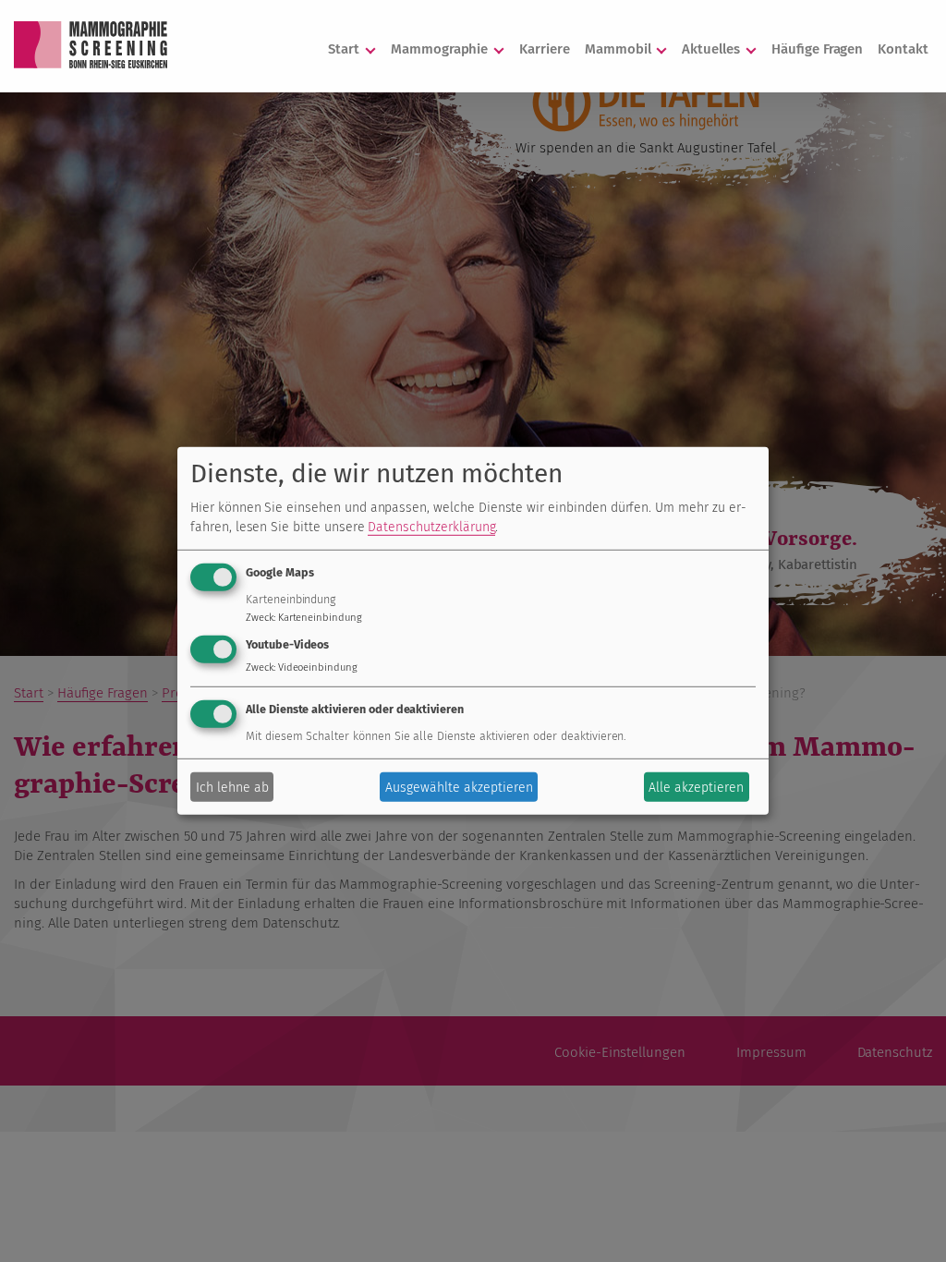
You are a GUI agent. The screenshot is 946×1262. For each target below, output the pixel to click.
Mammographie (441, 49)
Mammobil (620, 49)
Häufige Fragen (817, 49)
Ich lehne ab (232, 787)
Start (345, 49)
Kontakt (903, 49)
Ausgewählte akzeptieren (459, 787)
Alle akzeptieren (696, 787)
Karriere (544, 49)
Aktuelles (713, 49)
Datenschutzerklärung (431, 526)
